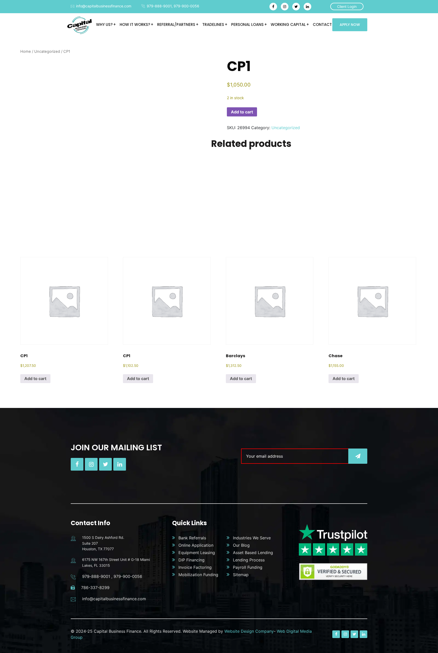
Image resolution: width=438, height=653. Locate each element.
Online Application (195, 545)
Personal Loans (247, 24)
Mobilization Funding (198, 574)
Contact (322, 24)
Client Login (347, 6)
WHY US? (104, 24)
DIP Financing (191, 559)
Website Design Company (249, 631)
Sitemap (241, 574)
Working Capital (288, 24)
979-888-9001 (159, 6)
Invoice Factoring (195, 567)
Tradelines (213, 24)
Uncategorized (47, 51)
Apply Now (350, 24)
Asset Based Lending (253, 552)
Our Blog (241, 545)
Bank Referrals (192, 537)
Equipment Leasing (196, 552)
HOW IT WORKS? (135, 24)
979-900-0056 (186, 6)
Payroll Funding (247, 567)
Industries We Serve (252, 537)
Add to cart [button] (35, 378)
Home (25, 51)
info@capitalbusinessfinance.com (103, 6)
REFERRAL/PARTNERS (176, 24)
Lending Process (249, 559)
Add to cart (242, 111)
